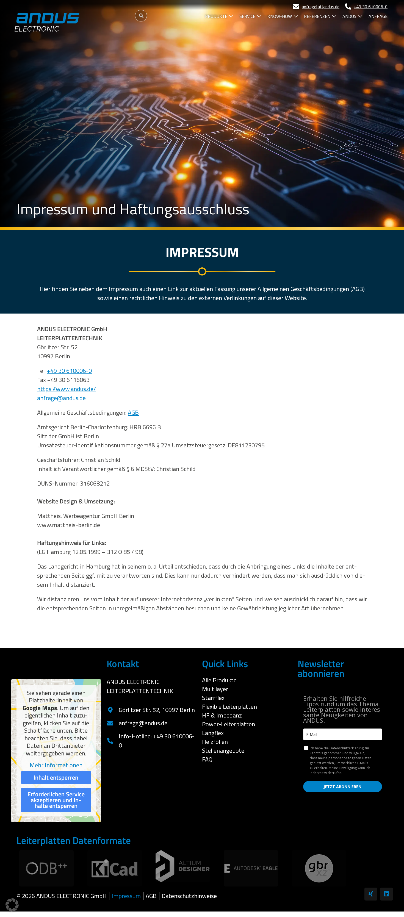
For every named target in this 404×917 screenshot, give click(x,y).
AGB (133, 412)
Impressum (126, 896)
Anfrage (378, 16)
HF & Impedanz (222, 715)
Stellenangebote (223, 750)
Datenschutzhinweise (189, 896)
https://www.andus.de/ (66, 389)
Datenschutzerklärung (347, 748)
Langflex (213, 733)
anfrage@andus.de (61, 398)
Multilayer (215, 689)
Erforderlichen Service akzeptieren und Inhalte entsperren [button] (56, 799)
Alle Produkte (219, 680)
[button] (12, 905)
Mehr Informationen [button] (56, 765)
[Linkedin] (386, 894)
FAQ (207, 759)
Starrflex (213, 697)
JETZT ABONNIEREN (342, 786)
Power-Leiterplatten (228, 724)
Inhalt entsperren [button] (56, 777)
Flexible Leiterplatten (229, 706)
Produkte (216, 16)
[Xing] (370, 894)
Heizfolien (215, 741)
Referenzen (317, 16)
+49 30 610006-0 (69, 370)
